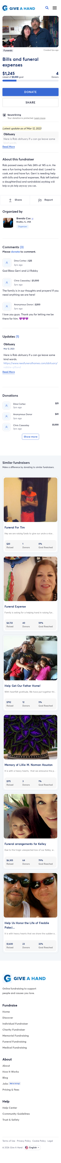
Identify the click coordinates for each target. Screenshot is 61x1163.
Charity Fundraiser (13, 1029)
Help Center (9, 1107)
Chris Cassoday (21, 425)
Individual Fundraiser (15, 1023)
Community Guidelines (16, 1113)
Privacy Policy (24, 1140)
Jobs (5, 1083)
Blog (5, 1077)
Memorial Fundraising (15, 1035)
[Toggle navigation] (55, 8)
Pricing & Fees (10, 1089)
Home (6, 1011)
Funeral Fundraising (14, 1041)
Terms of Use (8, 1140)
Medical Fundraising (14, 1047)
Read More (8, 146)
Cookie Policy (39, 1140)
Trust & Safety (10, 1119)
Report (48, 199)
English (33, 1147)
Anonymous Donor (22, 414)
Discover (7, 1017)
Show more (30, 436)
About (6, 1065)
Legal (50, 1140)
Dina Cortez (19, 403)
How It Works (10, 1071)
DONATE (30, 92)
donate (15, 251)
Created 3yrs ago (51, 50)
